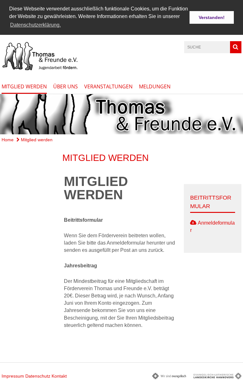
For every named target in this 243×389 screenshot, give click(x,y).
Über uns (65, 86)
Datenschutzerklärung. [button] (35, 25)
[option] (121, 114)
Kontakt (59, 376)
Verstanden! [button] (212, 17)
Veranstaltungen (108, 86)
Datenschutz (37, 376)
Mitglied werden (24, 86)
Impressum (13, 376)
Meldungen (155, 86)
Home (8, 139)
